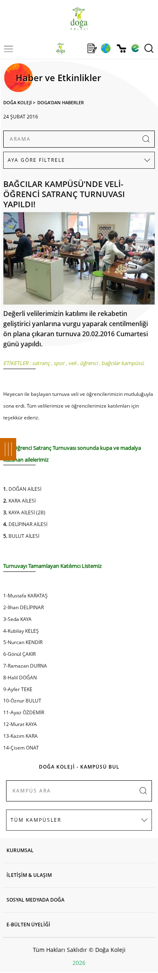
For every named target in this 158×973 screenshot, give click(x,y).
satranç (41, 363)
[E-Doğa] (135, 48)
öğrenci (89, 363)
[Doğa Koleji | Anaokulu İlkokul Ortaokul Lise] (79, 18)
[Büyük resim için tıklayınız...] (79, 260)
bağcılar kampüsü (122, 363)
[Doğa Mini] (76, 48)
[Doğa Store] (121, 48)
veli (72, 363)
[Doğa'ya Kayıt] (92, 48)
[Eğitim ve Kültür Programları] (105, 48)
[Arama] (149, 48)
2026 (79, 963)
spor (58, 363)
